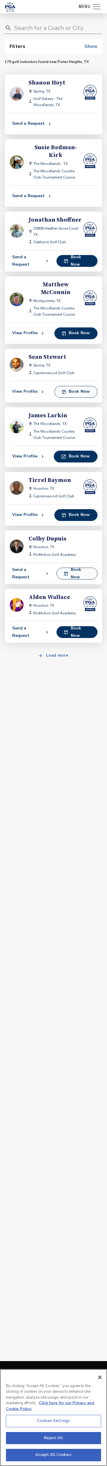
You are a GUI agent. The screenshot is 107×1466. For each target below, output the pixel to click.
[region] (53, 1417)
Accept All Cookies (53, 1454)
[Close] (99, 1377)
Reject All (53, 1438)
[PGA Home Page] (10, 6)
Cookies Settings (53, 1420)
